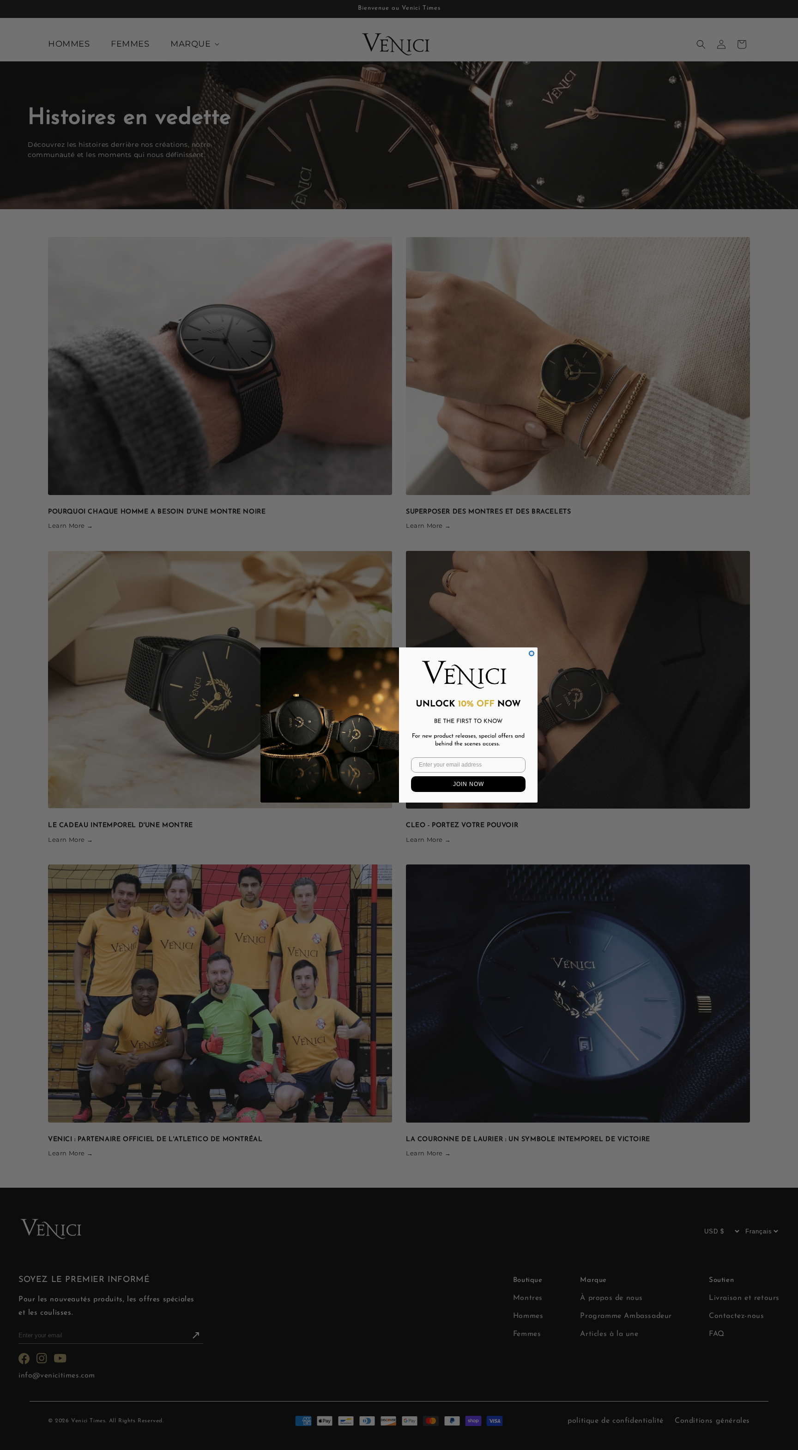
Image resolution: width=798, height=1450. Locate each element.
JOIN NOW (468, 784)
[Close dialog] (531, 653)
